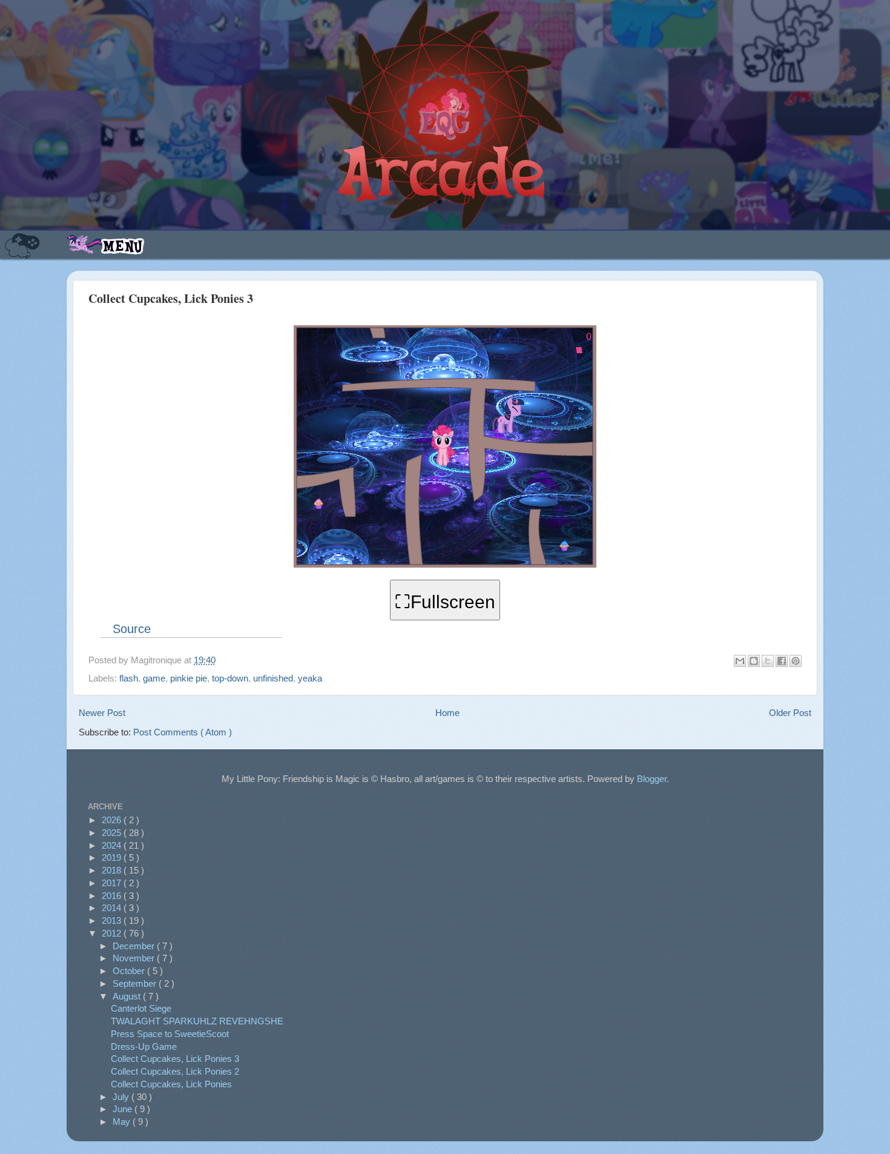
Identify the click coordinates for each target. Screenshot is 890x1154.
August (128, 996)
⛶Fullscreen (445, 602)
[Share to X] (768, 661)
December (135, 946)
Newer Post (102, 713)
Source (132, 628)
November (135, 958)
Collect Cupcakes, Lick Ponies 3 (175, 1058)
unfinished (273, 678)
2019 (113, 857)
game (154, 678)
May (123, 1121)
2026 (113, 820)
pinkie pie (188, 678)
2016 (113, 895)
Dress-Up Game (144, 1046)
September (136, 983)
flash (128, 678)
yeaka (310, 678)
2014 (113, 908)
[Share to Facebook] (782, 661)
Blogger (652, 779)
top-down (230, 678)
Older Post (790, 713)
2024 (113, 845)
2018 (113, 870)
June (123, 1109)
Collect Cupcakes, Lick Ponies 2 (175, 1071)
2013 (113, 920)
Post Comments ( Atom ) (182, 732)
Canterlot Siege (141, 1008)
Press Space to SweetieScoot (170, 1034)
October (130, 971)
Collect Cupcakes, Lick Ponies (171, 1084)
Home (447, 713)
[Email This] (740, 661)
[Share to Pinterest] (795, 661)
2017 (113, 883)
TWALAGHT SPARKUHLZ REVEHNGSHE (197, 1021)
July (122, 1097)
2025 (113, 832)
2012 (113, 933)
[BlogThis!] (754, 661)
